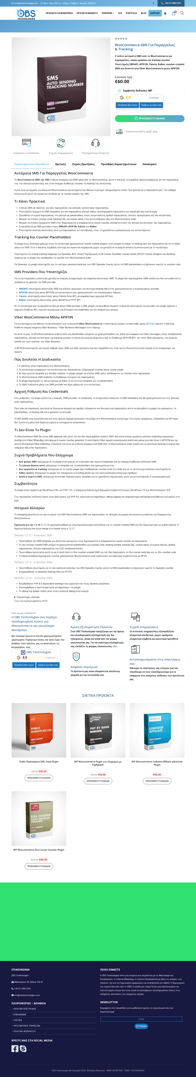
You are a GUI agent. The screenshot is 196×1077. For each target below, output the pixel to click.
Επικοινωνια (20, 1014)
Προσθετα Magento (87, 13)
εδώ (114, 646)
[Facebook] (153, 3)
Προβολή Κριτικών (127, 105)
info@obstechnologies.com (26, 3)
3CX (120, 13)
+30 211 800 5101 (173, 3)
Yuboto (23, 296)
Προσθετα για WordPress (59, 13)
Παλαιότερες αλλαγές (28, 597)
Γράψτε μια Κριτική (151, 105)
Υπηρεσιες (107, 13)
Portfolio (131, 13)
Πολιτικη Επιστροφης (25, 1009)
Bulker (22, 300)
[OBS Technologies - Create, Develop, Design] (25, 13)
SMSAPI (23, 288)
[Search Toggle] (182, 13)
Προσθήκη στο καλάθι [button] (38, 778)
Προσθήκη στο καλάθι (152, 118)
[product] (39, 730)
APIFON (23, 292)
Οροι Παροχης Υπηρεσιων (27, 1026)
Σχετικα (18, 1020)
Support (155, 13)
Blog (143, 13)
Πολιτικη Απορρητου (25, 1031)
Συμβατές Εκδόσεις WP (137, 90)
